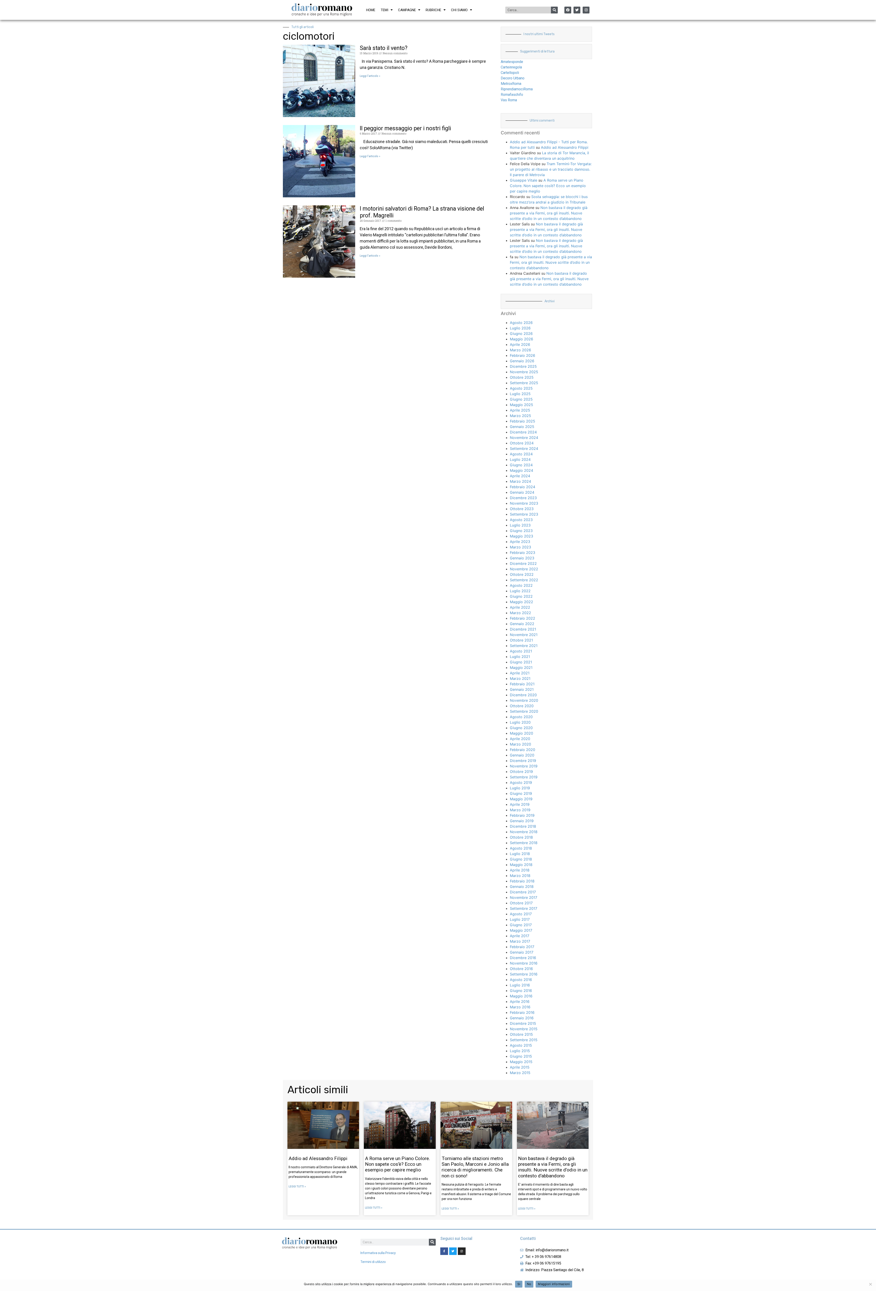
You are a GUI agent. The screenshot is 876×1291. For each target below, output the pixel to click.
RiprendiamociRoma (517, 89)
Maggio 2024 (521, 470)
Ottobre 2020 (522, 706)
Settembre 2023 (524, 514)
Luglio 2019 (520, 788)
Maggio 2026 (521, 339)
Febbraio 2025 (522, 421)
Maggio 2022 (521, 602)
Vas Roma (509, 100)
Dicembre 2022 (523, 563)
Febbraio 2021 (522, 684)
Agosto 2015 (521, 1045)
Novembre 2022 (524, 569)
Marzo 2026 (520, 350)
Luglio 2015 (520, 1050)
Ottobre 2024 (522, 443)
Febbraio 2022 (522, 618)
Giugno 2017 (521, 925)
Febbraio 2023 (522, 552)
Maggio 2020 (521, 733)
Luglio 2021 (520, 656)
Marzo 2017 (520, 941)
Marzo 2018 (520, 875)
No (529, 1284)
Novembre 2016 (523, 963)
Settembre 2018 (523, 842)
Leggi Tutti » (297, 1186)
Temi (384, 10)
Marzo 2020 (520, 744)
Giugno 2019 (521, 793)
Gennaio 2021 (522, 689)
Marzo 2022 (520, 612)
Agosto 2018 (521, 848)
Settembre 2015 (523, 1040)
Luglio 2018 (520, 853)
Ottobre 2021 (521, 640)
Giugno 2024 (521, 465)
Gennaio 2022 (522, 623)
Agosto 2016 (521, 979)
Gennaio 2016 (522, 1018)
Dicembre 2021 (523, 629)
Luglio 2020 (520, 722)
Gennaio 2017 (521, 952)
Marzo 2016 (520, 1007)
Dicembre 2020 (523, 695)
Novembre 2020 (524, 700)
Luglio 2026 (520, 328)
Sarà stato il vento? (383, 48)
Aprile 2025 (520, 410)
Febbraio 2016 (522, 1012)
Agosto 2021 (521, 651)
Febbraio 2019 (522, 815)
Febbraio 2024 (522, 487)
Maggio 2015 (521, 1061)
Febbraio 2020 (522, 749)
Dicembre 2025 (523, 366)
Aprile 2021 (519, 673)
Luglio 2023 (520, 525)
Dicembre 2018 (523, 826)
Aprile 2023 (520, 541)
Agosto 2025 (521, 388)
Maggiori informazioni (554, 1284)
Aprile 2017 (519, 936)
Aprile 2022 (520, 607)
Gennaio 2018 (522, 886)
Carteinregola (511, 67)
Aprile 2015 (519, 1067)
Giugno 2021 (521, 662)
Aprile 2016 (519, 1001)
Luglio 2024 (520, 459)
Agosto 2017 (521, 914)
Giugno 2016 (521, 990)
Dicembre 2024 (523, 432)
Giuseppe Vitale (523, 180)
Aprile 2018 (519, 870)
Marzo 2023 (520, 547)
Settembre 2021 (523, 645)
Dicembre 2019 (523, 760)
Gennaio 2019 (522, 821)
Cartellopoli (510, 72)
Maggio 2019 (521, 799)
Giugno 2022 (521, 596)
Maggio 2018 (521, 864)
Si (518, 1284)
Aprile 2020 (520, 738)
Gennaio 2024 (522, 492)
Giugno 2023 (521, 530)
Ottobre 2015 (521, 1034)
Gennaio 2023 (522, 558)
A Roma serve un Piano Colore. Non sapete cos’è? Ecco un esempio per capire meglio (548, 185)
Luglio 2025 (520, 393)
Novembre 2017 (523, 897)
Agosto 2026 (521, 322)
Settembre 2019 (523, 777)
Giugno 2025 (521, 399)
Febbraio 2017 (522, 946)
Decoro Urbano (512, 78)
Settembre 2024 (524, 448)
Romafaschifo (512, 94)
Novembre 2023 (524, 503)
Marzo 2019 (520, 810)
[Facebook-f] (444, 1251)
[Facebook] (567, 10)
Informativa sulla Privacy (378, 1253)
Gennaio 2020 (522, 755)
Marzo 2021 (520, 678)
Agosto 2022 (521, 585)
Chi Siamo (459, 10)
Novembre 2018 (523, 831)
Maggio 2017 (521, 930)
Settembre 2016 (523, 974)
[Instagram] (586, 10)
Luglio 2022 (520, 591)
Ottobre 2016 (521, 968)
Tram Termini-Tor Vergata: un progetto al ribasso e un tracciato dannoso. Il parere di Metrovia (551, 169)
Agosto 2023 (521, 519)
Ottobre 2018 (521, 837)
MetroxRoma (511, 83)
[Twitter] (577, 10)
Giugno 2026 (521, 333)
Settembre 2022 (524, 580)
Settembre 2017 (523, 908)
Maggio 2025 (521, 404)
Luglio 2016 (520, 985)
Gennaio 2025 (522, 426)
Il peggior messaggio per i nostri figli (405, 128)
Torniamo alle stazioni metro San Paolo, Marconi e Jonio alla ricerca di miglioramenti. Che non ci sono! (475, 1167)
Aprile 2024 (520, 476)
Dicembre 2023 (523, 498)
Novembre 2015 (523, 1029)
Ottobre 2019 (521, 771)
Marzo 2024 (520, 481)
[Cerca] (554, 10)
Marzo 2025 (520, 415)
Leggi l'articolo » (370, 76)
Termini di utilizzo (373, 1262)
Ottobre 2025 (522, 377)
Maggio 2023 (521, 536)
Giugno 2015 (521, 1056)
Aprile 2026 (520, 344)
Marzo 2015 (520, 1072)
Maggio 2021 (521, 667)
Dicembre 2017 (523, 892)
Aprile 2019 (519, 804)
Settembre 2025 (524, 383)
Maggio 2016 (521, 996)
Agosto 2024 (521, 454)
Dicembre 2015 (523, 1023)
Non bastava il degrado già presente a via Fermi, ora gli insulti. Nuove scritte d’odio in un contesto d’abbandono (548, 213)
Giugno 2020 (521, 727)
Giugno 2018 (521, 859)
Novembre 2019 (523, 766)
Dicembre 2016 (523, 957)
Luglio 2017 (520, 919)
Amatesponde (512, 62)
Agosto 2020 (521, 717)
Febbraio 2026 (522, 355)
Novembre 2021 (523, 634)
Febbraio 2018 (522, 881)
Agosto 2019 (521, 782)
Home (370, 10)
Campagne (407, 10)
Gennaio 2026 (522, 361)
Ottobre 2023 (522, 508)
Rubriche (433, 10)
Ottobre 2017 (521, 903)
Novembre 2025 (524, 372)
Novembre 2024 (524, 437)
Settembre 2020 (524, 711)
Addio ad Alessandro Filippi (564, 147)
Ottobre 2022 (522, 574)
